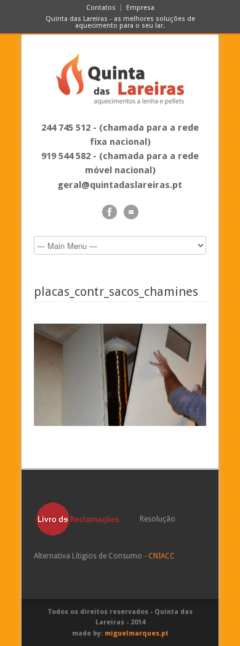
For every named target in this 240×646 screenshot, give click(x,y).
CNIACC (161, 556)
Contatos (101, 7)
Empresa (140, 7)
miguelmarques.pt (137, 633)
